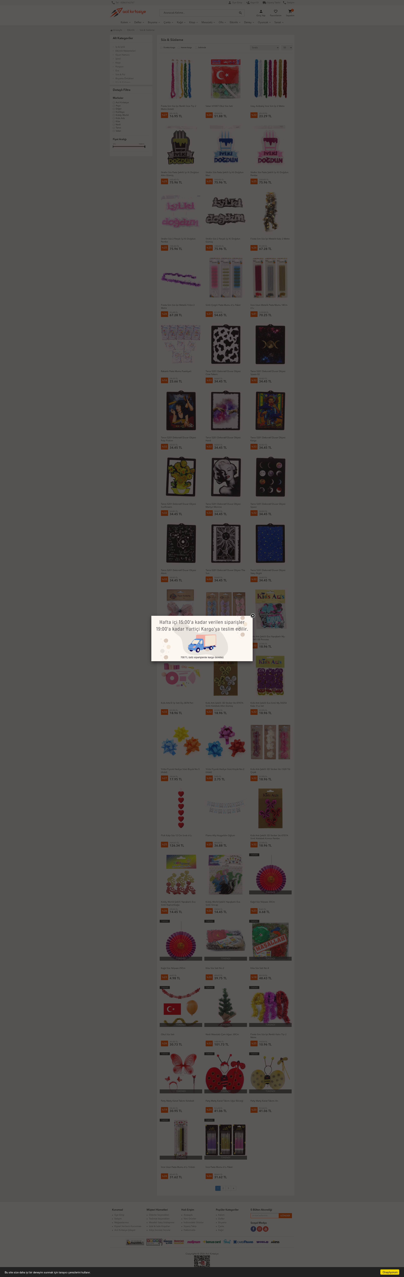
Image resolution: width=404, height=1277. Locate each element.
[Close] (252, 616)
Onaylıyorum (390, 1272)
